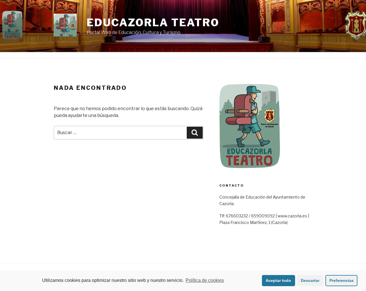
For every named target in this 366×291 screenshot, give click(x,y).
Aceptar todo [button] (278, 280)
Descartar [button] (310, 280)
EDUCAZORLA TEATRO (153, 22)
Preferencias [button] (341, 280)
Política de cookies (205, 280)
